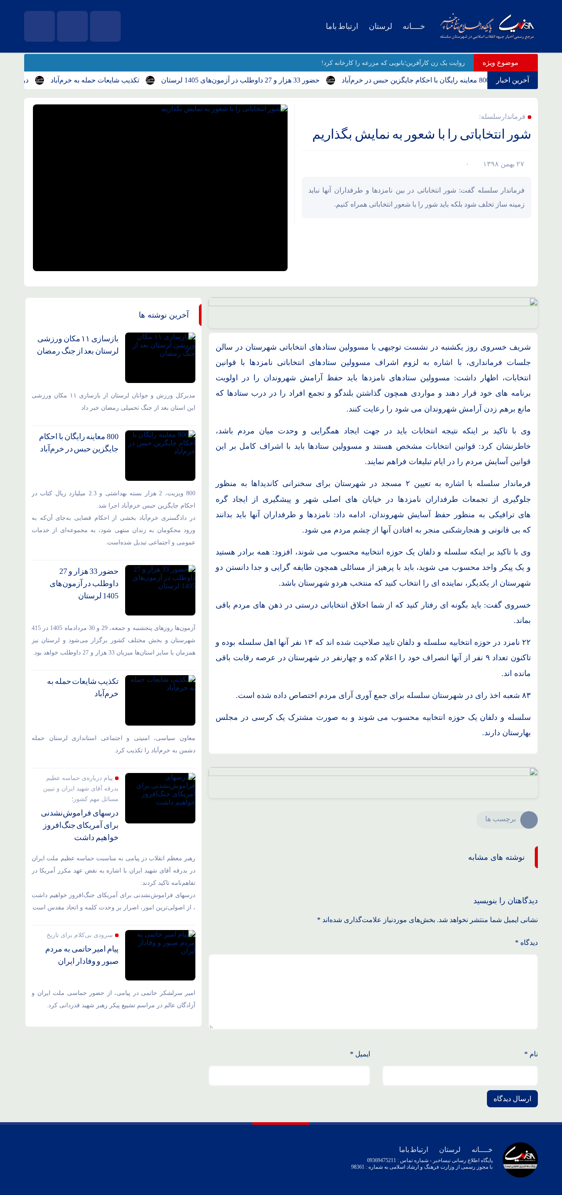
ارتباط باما (342, 26)
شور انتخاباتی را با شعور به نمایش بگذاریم (421, 134)
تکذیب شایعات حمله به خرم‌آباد (108, 80)
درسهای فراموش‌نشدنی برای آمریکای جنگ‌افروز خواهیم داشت (80, 825)
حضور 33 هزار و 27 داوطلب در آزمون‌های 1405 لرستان (254, 80)
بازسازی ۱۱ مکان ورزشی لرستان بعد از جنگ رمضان (78, 344)
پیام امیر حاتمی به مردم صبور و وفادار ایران (82, 955)
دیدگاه (526, 942)
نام (531, 1054)
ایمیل (360, 1054)
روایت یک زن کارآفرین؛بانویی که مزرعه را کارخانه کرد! (393, 63)
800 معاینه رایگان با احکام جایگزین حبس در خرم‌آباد (429, 80)
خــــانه (414, 26)
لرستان (380, 26)
